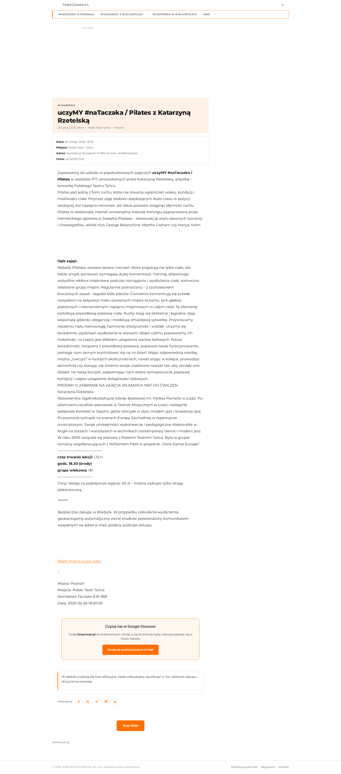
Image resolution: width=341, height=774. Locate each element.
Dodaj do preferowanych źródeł (130, 650)
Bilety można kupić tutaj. (79, 561)
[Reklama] (170, 60)
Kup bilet (130, 725)
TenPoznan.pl (61, 742)
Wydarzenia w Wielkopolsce (175, 14)
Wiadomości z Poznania (76, 14)
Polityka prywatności (244, 767)
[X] (88, 701)
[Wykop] (97, 701)
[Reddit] (106, 701)
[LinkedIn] (115, 701)
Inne (206, 14)
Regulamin (268, 767)
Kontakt (284, 767)
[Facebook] (78, 701)
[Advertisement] (130, 243)
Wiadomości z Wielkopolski (121, 14)
